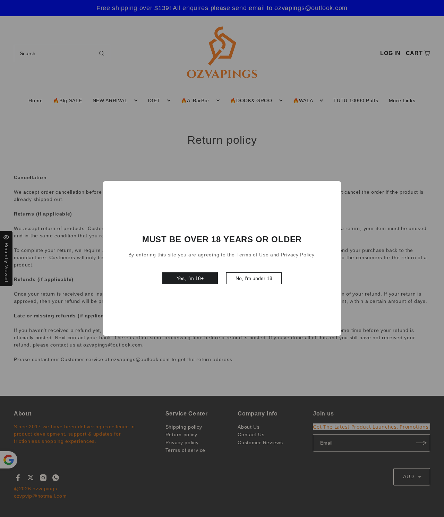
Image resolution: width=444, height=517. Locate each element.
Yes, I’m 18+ (190, 278)
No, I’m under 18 (254, 278)
